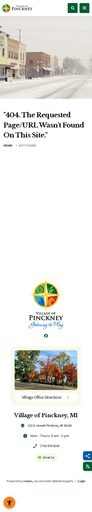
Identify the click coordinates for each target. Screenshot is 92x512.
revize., (28, 481)
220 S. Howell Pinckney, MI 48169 (49, 425)
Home (8, 145)
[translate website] (87, 466)
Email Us (48, 457)
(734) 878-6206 (49, 446)
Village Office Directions (42, 397)
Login (81, 481)
